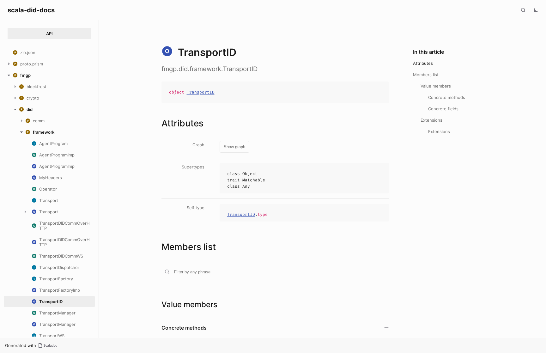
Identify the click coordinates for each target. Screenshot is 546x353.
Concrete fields (443, 108)
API (49, 33)
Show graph (234, 146)
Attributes (423, 63)
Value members (436, 85)
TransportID (201, 92)
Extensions (431, 120)
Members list (426, 74)
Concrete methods (446, 97)
